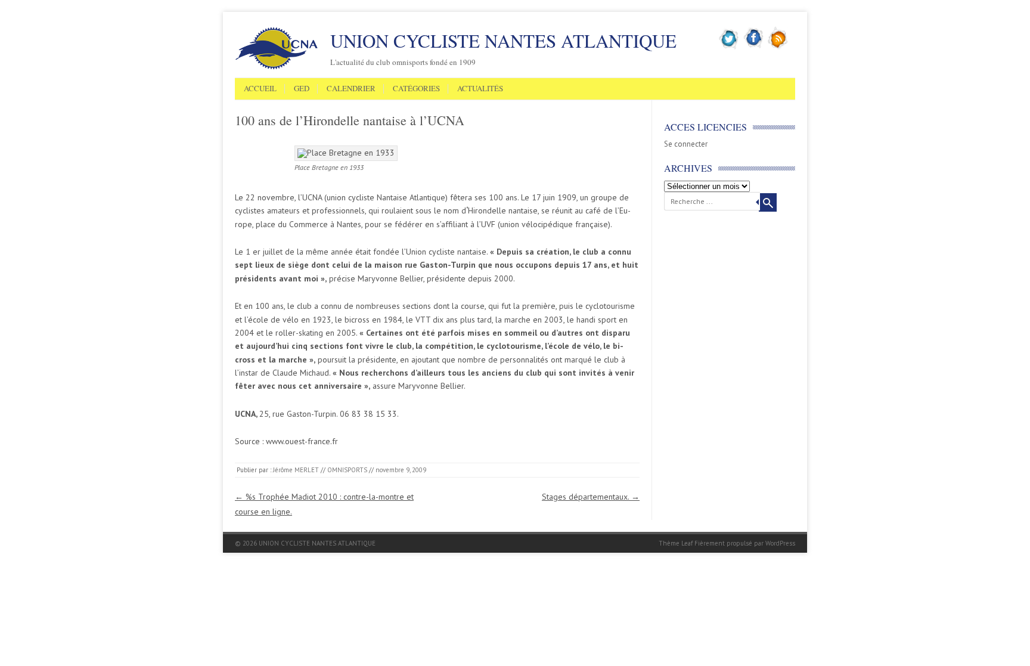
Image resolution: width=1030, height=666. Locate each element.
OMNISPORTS (347, 470)
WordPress (780, 543)
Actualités (480, 89)
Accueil (260, 89)
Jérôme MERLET (296, 470)
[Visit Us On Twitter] (729, 47)
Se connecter (686, 144)
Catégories (416, 89)
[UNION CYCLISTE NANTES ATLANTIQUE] (276, 67)
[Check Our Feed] (778, 47)
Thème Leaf (676, 543)
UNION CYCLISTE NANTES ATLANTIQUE (503, 40)
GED (301, 89)
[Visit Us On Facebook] (754, 47)
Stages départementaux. (591, 496)
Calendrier (351, 89)
